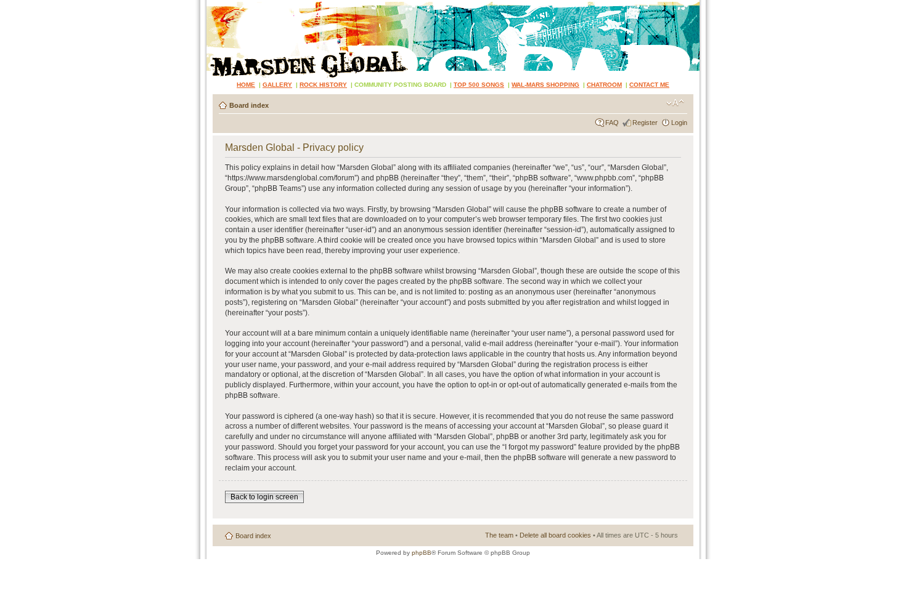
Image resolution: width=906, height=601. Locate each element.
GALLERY (277, 84)
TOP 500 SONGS (479, 84)
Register (645, 122)
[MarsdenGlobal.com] (217, 4)
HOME (246, 84)
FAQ (612, 122)
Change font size (675, 102)
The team (499, 535)
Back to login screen (264, 497)
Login (679, 122)
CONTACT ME (649, 84)
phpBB (421, 552)
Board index (249, 105)
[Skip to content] (453, 39)
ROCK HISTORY (323, 84)
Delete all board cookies (555, 535)
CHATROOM (604, 84)
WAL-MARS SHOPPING (545, 84)
